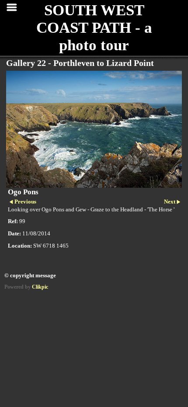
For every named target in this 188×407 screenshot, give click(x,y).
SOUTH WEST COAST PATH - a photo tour (94, 28)
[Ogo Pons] (94, 129)
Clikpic (40, 287)
